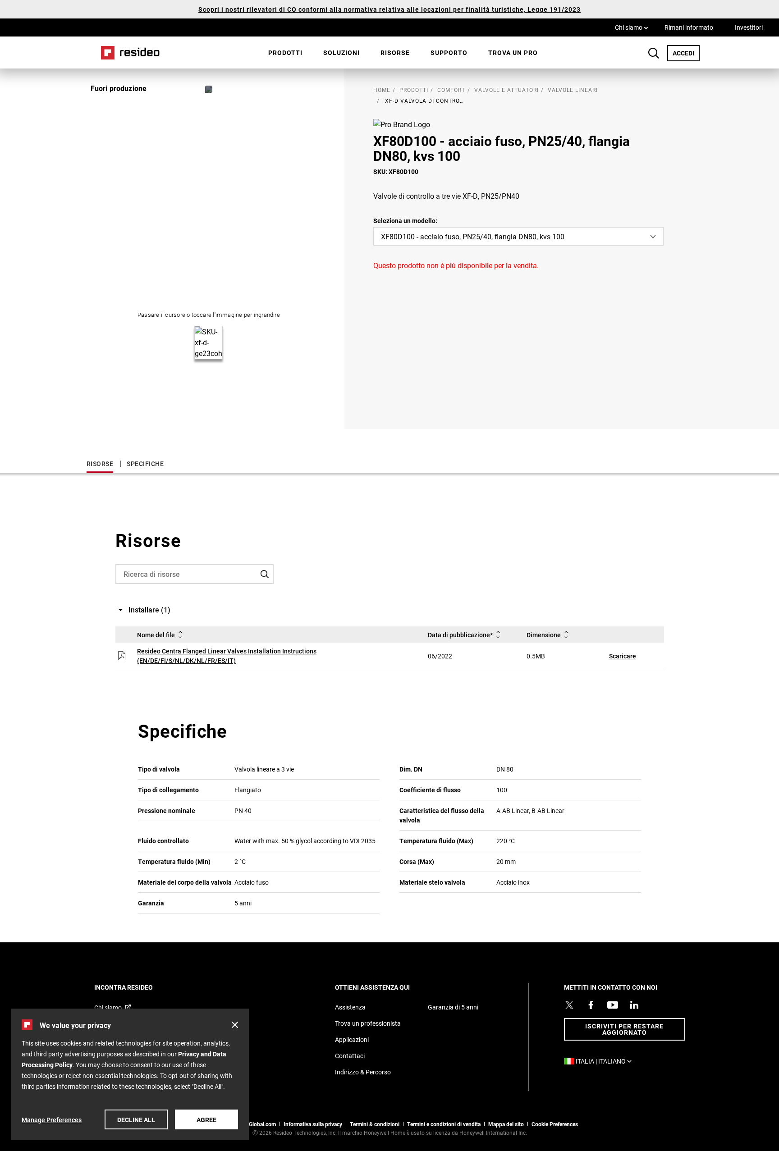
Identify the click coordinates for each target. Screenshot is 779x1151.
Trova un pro (513, 52)
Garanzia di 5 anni (453, 1007)
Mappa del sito (506, 1124)
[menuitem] (285, 52)
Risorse (395, 52)
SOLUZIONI (341, 52)
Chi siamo (631, 27)
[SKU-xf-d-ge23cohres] (208, 89)
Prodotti (285, 52)
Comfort (451, 89)
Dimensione (544, 634)
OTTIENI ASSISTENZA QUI (384, 987)
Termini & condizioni (374, 1124)
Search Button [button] (653, 53)
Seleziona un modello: (405, 220)
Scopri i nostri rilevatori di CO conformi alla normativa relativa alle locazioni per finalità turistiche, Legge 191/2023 (389, 9)
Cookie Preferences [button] (555, 1124)
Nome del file (156, 634)
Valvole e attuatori (506, 89)
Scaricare (622, 656)
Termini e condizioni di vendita (444, 1124)
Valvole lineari (573, 89)
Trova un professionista (368, 1023)
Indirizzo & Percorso (363, 1072)
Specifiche (145, 463)
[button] (235, 1025)
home (381, 89)
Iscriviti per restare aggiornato (624, 1029)
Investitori (749, 27)
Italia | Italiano (606, 1061)
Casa (127, 52)
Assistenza (350, 1007)
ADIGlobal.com (258, 1124)
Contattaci (350, 1055)
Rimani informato (688, 27)
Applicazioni (352, 1039)
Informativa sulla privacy (313, 1124)
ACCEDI (686, 52)
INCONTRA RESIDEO (135, 987)
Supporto (449, 52)
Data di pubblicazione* (460, 634)
